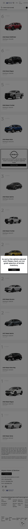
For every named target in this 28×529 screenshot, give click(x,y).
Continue (14, 269)
